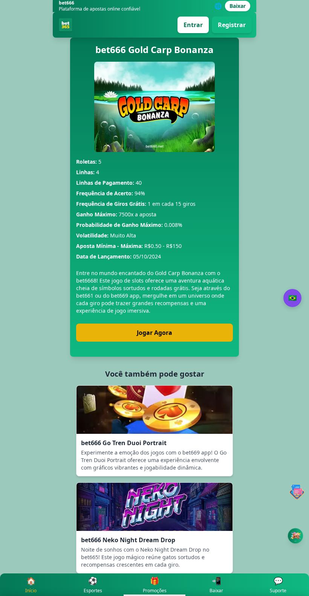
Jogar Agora (154, 332)
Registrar (232, 25)
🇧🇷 (292, 298)
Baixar (237, 5)
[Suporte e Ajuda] (296, 492)
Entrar (193, 25)
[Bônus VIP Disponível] (295, 536)
